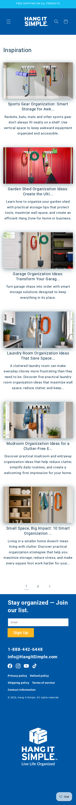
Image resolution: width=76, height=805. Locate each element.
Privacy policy (17, 675)
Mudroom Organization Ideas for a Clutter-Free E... (37, 446)
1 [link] (26, 586)
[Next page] (49, 586)
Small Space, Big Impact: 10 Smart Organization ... (38, 531)
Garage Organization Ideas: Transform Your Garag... (38, 276)
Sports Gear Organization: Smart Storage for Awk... (38, 106)
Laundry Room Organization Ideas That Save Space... (38, 356)
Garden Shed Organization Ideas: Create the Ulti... (38, 191)
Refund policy (39, 675)
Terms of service (43, 682)
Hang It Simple (26, 697)
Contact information (22, 689)
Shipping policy (18, 682)
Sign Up (20, 632)
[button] (8, 21)
